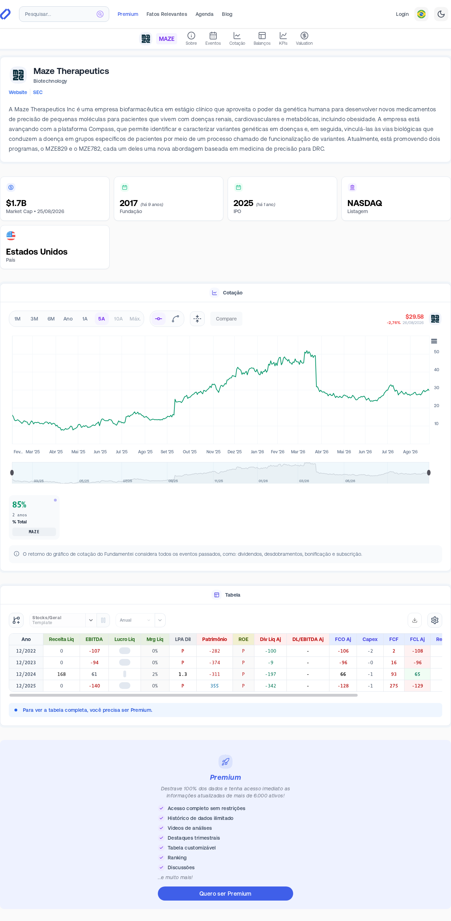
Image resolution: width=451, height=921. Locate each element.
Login (402, 14)
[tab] (225, 293)
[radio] (159, 318)
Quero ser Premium (225, 895)
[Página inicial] (5, 14)
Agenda (205, 14)
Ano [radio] (68, 319)
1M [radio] (17, 319)
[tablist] (225, 293)
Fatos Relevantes (167, 14)
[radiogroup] (76, 319)
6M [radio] (51, 319)
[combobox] (64, 14)
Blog (227, 14)
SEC (38, 92)
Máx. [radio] (135, 319)
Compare (226, 319)
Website (18, 92)
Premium (128, 14)
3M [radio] (34, 319)
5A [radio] (101, 319)
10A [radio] (118, 319)
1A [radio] (85, 319)
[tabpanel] (225, 438)
